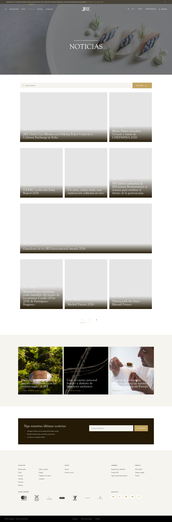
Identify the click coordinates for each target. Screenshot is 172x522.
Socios (67, 469)
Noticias (31, 9)
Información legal (86, 519)
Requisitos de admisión (118, 469)
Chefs (23, 9)
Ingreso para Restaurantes (119, 476)
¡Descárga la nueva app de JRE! (94, 2)
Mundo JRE (49, 9)
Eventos (40, 9)
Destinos (20, 482)
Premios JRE (115, 472)
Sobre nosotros (43, 469)
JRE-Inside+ (138, 469)
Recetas (20, 485)
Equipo (41, 472)
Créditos (97, 519)
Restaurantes (14, 9)
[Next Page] (96, 320)
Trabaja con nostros (45, 476)
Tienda (140, 9)
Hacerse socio (69, 472)
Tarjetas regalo (151, 9)
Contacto (41, 479)
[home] (86, 9)
